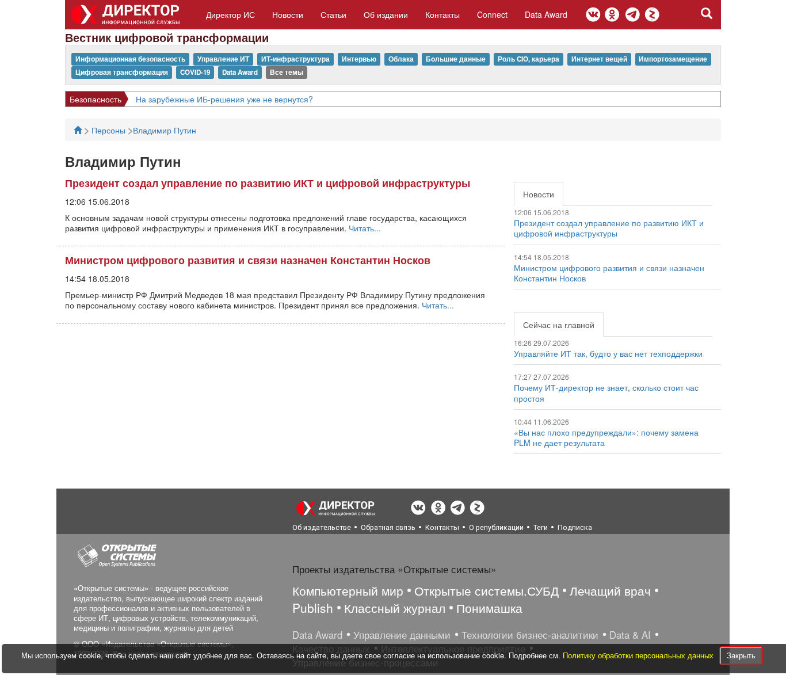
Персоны (109, 130)
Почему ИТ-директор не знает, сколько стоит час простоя (606, 392)
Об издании (386, 14)
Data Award (546, 14)
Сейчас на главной (558, 324)
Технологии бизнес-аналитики (529, 635)
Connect (492, 14)
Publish (312, 607)
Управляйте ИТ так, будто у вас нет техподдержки (608, 353)
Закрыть (741, 655)
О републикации (496, 527)
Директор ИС (230, 14)
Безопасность (95, 99)
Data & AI (630, 635)
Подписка (575, 527)
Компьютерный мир (347, 590)
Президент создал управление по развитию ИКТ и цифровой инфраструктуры (267, 183)
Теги (540, 527)
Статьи (333, 14)
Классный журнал (394, 607)
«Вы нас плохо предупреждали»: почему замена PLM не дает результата (606, 437)
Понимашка (489, 607)
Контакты (442, 14)
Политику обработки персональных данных (639, 655)
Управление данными (402, 635)
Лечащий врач (610, 590)
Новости (287, 14)
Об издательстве (321, 527)
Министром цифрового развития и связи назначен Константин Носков (247, 260)
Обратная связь (388, 527)
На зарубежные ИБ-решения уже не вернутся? (224, 99)
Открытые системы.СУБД (486, 590)
